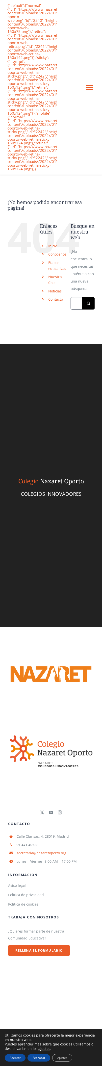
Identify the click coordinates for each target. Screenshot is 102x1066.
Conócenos (57, 254)
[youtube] (51, 812)
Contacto (55, 299)
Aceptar (15, 1058)
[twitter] (42, 812)
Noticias (55, 291)
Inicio (52, 246)
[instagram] (60, 812)
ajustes (44, 1048)
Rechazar (38, 1058)
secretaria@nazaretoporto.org (41, 853)
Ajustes (62, 1058)
